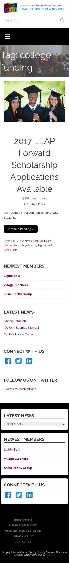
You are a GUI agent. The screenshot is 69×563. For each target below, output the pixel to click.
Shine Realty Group (18, 294)
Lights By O (12, 276)
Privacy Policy (23, 536)
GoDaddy (50, 555)
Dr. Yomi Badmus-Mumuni (21, 327)
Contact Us (23, 541)
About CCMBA (23, 520)
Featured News (42, 240)
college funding (27, 245)
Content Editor (36, 204)
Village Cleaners (16, 285)
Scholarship (10, 250)
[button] (7, 37)
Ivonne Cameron (15, 321)
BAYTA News (24, 240)
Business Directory (23, 525)
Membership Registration (23, 530)
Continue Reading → (21, 229)
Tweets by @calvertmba (20, 389)
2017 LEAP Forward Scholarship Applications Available (34, 165)
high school (45, 245)
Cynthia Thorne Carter (18, 334)
